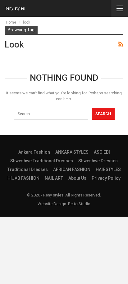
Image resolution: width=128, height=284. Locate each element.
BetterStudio (79, 203)
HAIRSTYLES (108, 169)
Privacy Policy (106, 178)
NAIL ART (54, 178)
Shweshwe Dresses (98, 160)
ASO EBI (102, 152)
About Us (77, 178)
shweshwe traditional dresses (41, 160)
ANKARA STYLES (72, 152)
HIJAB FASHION (23, 178)
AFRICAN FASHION (71, 169)
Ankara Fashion (34, 152)
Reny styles (15, 8)
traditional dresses (27, 169)
